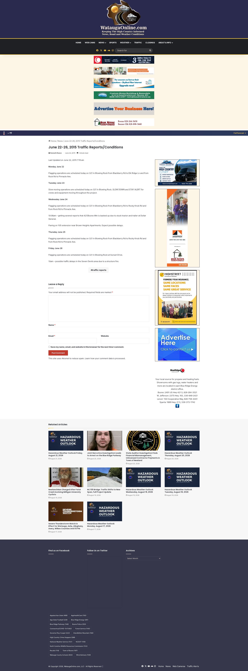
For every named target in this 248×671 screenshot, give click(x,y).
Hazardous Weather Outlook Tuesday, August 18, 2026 (178, 490)
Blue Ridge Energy (79, 620)
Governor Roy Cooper (60, 633)
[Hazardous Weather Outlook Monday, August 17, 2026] (104, 511)
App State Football (58, 620)
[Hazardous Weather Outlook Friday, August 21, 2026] (65, 440)
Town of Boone (70, 651)
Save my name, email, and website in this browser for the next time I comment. (87, 347)
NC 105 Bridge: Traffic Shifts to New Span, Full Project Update (103, 490)
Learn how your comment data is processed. (105, 358)
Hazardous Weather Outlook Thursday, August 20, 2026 (178, 454)
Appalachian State (58, 615)
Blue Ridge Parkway (59, 624)
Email (51, 336)
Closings (150, 42)
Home (78, 42)
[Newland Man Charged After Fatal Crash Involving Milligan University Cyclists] (65, 477)
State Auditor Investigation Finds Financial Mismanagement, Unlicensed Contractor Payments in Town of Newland (143, 457)
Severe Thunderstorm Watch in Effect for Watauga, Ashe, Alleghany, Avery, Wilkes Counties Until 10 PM (65, 526)
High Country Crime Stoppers (62, 637)
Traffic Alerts (193, 666)
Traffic (138, 42)
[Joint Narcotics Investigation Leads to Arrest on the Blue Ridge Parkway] (104, 440)
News (101, 42)
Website (105, 336)
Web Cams (90, 42)
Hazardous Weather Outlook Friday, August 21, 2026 (65, 454)
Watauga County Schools (61, 655)
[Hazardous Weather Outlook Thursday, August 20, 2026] (182, 440)
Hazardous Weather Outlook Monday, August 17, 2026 (100, 524)
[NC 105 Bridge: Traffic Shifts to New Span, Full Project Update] (104, 477)
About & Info (164, 42)
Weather (124, 42)
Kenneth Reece (56, 153)
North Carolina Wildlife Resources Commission (68, 646)
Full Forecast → (240, 133)
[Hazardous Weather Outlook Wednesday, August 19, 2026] (143, 477)
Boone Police (79, 624)
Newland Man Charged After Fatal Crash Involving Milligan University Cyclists (64, 492)
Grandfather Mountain (83, 633)
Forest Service (82, 629)
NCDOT (81, 642)
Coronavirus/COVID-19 (61, 629)
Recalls (54, 651)
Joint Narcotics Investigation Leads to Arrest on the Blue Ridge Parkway (104, 454)
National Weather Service (61, 642)
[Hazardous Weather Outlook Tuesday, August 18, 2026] (182, 477)
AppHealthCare (78, 615)
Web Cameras (179, 666)
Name (51, 325)
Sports (113, 42)
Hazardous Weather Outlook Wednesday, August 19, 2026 (139, 490)
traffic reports (99, 270)
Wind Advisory (83, 655)
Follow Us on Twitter (97, 550)
